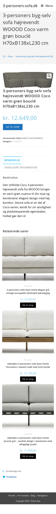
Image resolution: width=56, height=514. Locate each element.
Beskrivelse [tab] (12, 160)
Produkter (17, 141)
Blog (33, 495)
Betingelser (43, 495)
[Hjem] (4, 56)
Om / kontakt (22, 495)
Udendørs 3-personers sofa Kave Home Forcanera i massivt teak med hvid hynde (28, 365)
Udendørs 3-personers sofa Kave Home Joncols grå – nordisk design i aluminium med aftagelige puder (28, 441)
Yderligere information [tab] (20, 167)
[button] (49, 75)
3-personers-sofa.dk (20, 5)
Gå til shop (12, 127)
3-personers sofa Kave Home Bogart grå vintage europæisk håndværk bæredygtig (28, 291)
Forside (11, 495)
